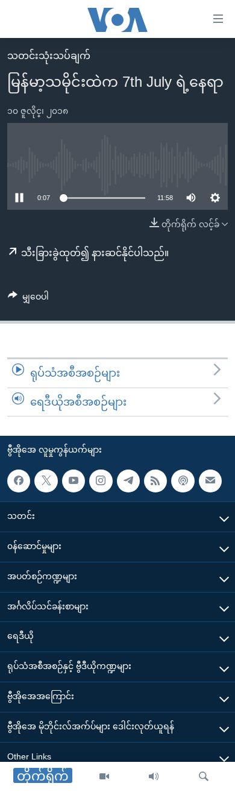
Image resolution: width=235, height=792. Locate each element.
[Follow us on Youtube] (73, 481)
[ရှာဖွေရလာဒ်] (204, 777)
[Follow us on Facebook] (18, 481)
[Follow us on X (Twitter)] (45, 481)
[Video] (104, 777)
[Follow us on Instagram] (100, 481)
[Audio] (154, 777)
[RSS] (155, 481)
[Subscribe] (210, 481)
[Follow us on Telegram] (128, 481)
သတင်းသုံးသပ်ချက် (48, 56)
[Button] (28, 299)
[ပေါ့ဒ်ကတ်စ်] (182, 481)
